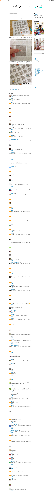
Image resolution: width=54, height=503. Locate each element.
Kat (11, 102)
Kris (11, 224)
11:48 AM (12, 399)
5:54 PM (12, 432)
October (36, 62)
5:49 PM (12, 428)
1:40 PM (12, 176)
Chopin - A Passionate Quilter (14, 345)
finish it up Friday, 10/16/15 (38, 66)
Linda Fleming (12, 372)
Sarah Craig (12, 174)
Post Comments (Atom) (14, 494)
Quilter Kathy (12, 363)
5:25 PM (12, 422)
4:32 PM (12, 208)
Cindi (11, 397)
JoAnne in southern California (14, 424)
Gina (11, 188)
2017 (35, 57)
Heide (11, 131)
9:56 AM (12, 375)
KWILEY (12, 228)
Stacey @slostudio (13, 94)
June (36, 76)
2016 (35, 58)
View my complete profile (36, 19)
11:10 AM (12, 485)
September (36, 73)
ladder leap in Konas (37, 69)
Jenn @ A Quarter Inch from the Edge (15, 262)
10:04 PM (12, 283)
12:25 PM (12, 129)
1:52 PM (12, 180)
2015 (35, 59)
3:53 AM (12, 308)
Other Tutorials (21, 11)
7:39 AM (12, 490)
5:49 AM (12, 312)
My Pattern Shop (34, 11)
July (35, 75)
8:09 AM (12, 343)
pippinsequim (12, 152)
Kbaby (12, 405)
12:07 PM (12, 96)
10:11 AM (12, 385)
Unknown (12, 135)
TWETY (12, 318)
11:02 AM (12, 395)
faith (11, 434)
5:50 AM (12, 316)
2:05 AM (12, 304)
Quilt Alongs (30, 11)
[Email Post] (18, 89)
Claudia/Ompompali (13, 461)
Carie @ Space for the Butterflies (15, 430)
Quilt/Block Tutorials (16, 11)
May (35, 77)
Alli (11, 457)
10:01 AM (12, 455)
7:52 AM (12, 337)
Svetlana (12, 127)
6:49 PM (12, 260)
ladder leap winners (37, 68)
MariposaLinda (12, 314)
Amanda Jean (36, 14)
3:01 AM (12, 468)
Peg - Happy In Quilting (13, 310)
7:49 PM (12, 273)
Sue (11, 170)
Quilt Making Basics (26, 11)
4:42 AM (12, 481)
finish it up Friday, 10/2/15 (38, 72)
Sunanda (12, 233)
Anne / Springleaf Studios (14, 387)
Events (12, 11)
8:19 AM (12, 352)
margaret (12, 306)
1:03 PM (12, 150)
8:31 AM (12, 361)
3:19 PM (12, 203)
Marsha (12, 359)
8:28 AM (12, 357)
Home (10, 11)
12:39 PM (12, 133)
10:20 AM (12, 391)
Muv (11, 98)
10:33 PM (12, 287)
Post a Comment (12, 491)
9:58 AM (12, 379)
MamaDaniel (12, 478)
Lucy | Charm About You (13, 393)
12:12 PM (12, 100)
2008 (35, 86)
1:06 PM (12, 159)
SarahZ (12, 453)
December (36, 60)
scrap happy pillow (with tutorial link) (39, 70)
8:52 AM (12, 370)
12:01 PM (12, 403)
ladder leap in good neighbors (38, 67)
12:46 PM (12, 137)
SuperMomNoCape (13, 275)
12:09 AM (12, 464)
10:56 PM (12, 459)
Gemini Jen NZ (12, 193)
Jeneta (12, 285)
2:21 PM (12, 476)
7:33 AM (12, 451)
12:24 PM (12, 125)
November (36, 61)
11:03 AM (12, 472)
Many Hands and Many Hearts (14, 139)
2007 (35, 87)
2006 (35, 88)
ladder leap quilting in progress (38, 71)
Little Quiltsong (12, 166)
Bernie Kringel (12, 289)
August (36, 74)
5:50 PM (12, 231)
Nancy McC (12, 339)
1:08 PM (12, 164)
